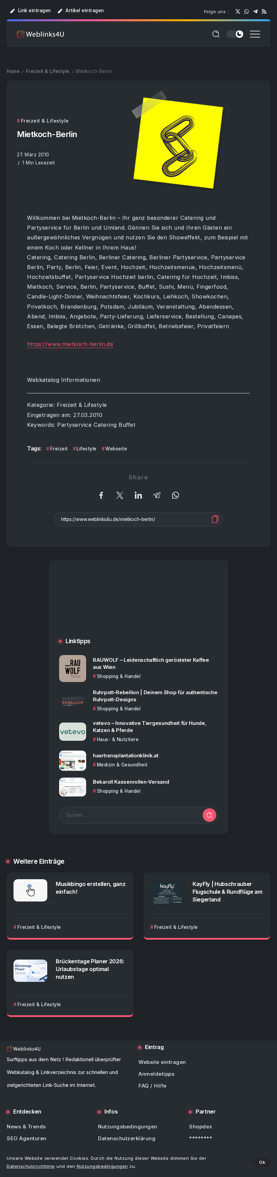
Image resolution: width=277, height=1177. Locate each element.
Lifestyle (87, 448)
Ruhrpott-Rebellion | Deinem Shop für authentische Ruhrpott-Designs (155, 696)
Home (13, 71)
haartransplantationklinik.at (125, 755)
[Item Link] (72, 668)
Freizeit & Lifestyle (48, 71)
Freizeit (59, 448)
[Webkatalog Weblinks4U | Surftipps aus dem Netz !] (40, 34)
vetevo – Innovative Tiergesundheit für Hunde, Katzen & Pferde (150, 726)
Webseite (116, 448)
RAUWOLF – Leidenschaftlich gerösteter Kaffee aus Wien (151, 663)
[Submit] (209, 815)
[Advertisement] (138, 605)
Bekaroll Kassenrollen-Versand (131, 782)
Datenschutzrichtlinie (31, 1166)
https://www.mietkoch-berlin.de (70, 344)
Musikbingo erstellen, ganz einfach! (90, 888)
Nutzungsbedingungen (102, 1166)
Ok (262, 1162)
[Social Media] (238, 11)
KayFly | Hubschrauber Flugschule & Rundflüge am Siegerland (227, 892)
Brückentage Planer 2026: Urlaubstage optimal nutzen (90, 969)
